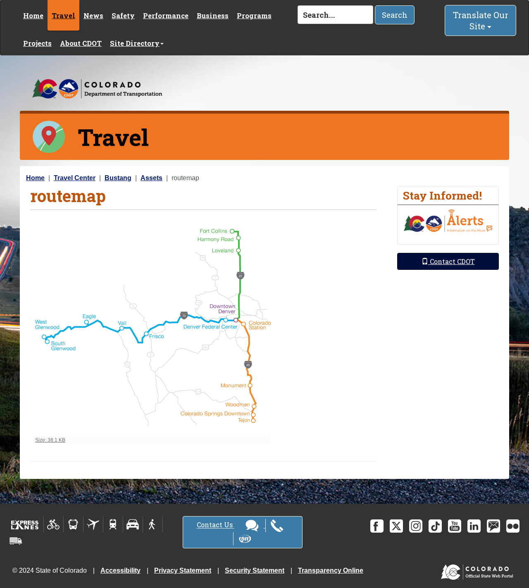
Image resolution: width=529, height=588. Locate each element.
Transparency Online (330, 570)
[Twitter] (396, 526)
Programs (254, 15)
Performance (165, 15)
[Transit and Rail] (73, 524)
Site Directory (135, 43)
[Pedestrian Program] (153, 524)
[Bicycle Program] (53, 524)
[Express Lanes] (25, 524)
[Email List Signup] (493, 526)
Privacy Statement (182, 570)
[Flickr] (513, 526)
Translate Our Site (480, 20)
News (93, 15)
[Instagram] (416, 526)
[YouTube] (455, 526)
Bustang (118, 177)
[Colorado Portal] (479, 570)
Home (33, 15)
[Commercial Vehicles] (16, 541)
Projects (37, 43)
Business (213, 15)
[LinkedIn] (474, 526)
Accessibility (120, 570)
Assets (151, 177)
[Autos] (133, 524)
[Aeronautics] (93, 524)
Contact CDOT (451, 261)
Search (394, 15)
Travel (63, 15)
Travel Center (74, 177)
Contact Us (215, 525)
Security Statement (254, 570)
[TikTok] (435, 526)
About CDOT (81, 43)
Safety (123, 15)
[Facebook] (377, 526)
